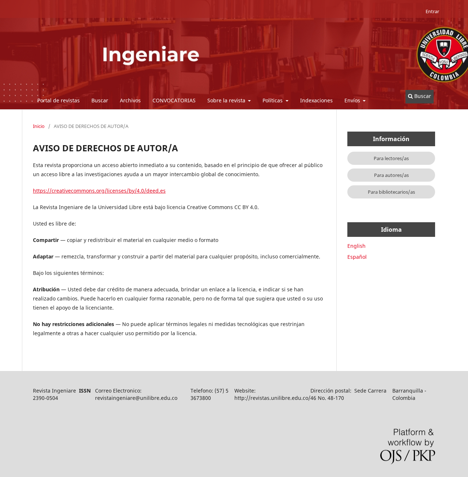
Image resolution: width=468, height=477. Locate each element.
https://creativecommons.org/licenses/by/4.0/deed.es (99, 190)
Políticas (273, 100)
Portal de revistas (58, 100)
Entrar (432, 11)
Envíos (353, 100)
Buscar (99, 100)
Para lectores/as (391, 158)
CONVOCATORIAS (174, 100)
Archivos (130, 100)
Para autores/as (391, 175)
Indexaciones (316, 100)
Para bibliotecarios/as (391, 192)
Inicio (39, 126)
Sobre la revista (227, 100)
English (356, 245)
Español (357, 256)
